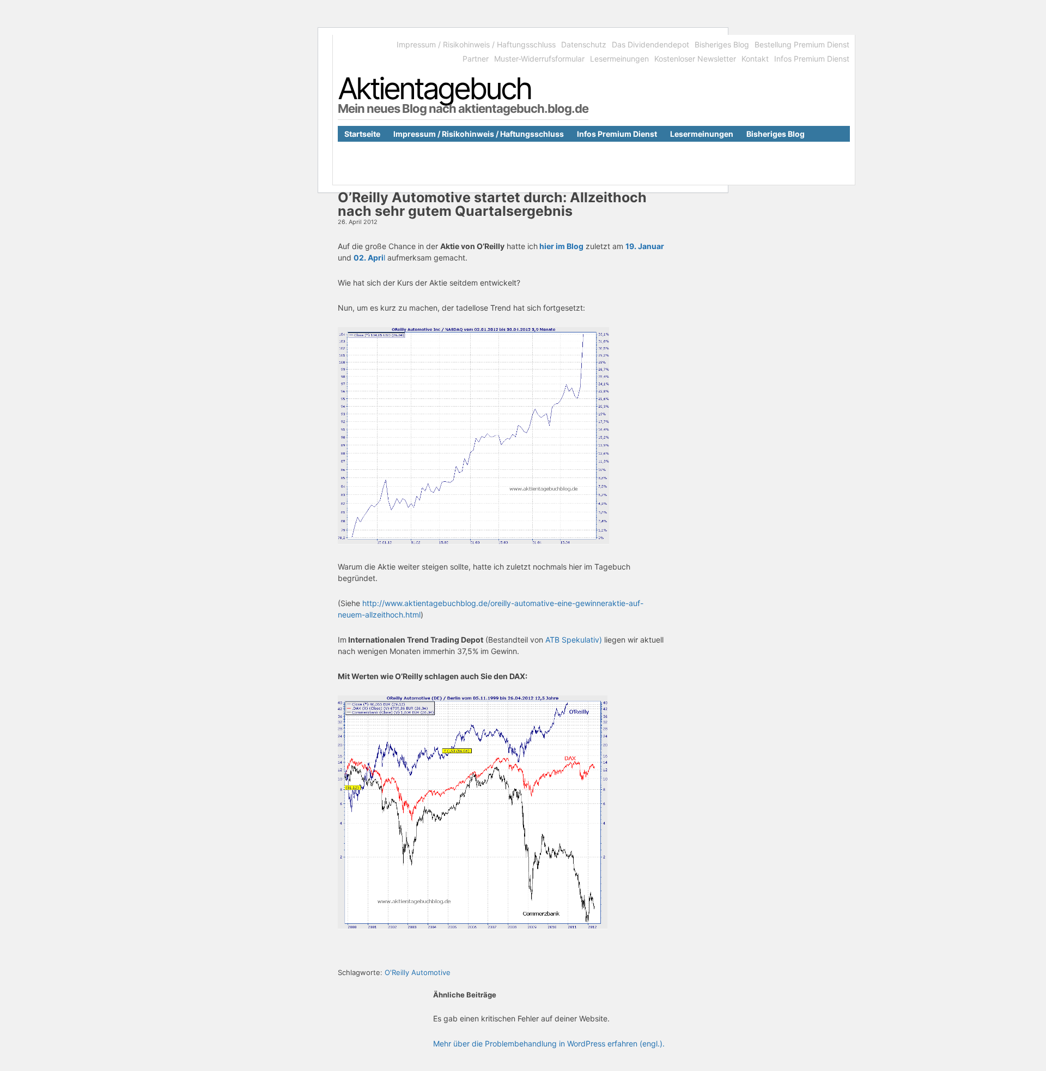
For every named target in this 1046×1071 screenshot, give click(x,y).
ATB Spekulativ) (573, 639)
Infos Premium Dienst (811, 58)
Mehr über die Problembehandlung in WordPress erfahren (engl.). (549, 1043)
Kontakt (755, 58)
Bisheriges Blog (722, 44)
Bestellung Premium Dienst (802, 44)
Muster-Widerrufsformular (539, 58)
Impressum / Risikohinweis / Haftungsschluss (476, 44)
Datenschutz (583, 44)
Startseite (362, 133)
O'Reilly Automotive (418, 972)
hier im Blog (560, 246)
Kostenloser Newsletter (695, 58)
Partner (476, 58)
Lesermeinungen (619, 58)
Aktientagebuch (434, 88)
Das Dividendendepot (650, 44)
